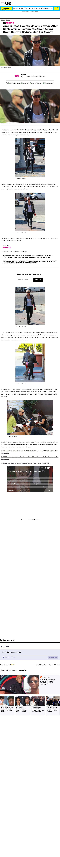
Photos (8, 20)
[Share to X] (25, 83)
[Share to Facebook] (14, 83)
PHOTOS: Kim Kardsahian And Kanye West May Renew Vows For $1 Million (25, 463)
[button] (3, 3)
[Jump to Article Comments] (7, 83)
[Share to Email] (48, 83)
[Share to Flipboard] (36, 83)
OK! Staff (23, 74)
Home (3, 20)
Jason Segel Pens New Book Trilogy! (15, 251)
